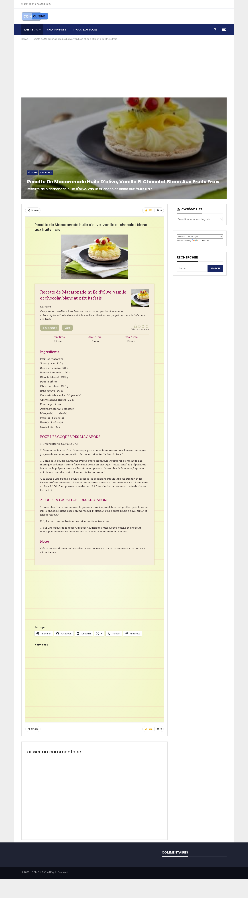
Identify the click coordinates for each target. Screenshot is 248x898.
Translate (204, 240)
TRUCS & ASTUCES (85, 29)
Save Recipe (50, 327)
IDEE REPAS (31, 29)
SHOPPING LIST (56, 29)
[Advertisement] (124, 68)
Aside (33, 172)
